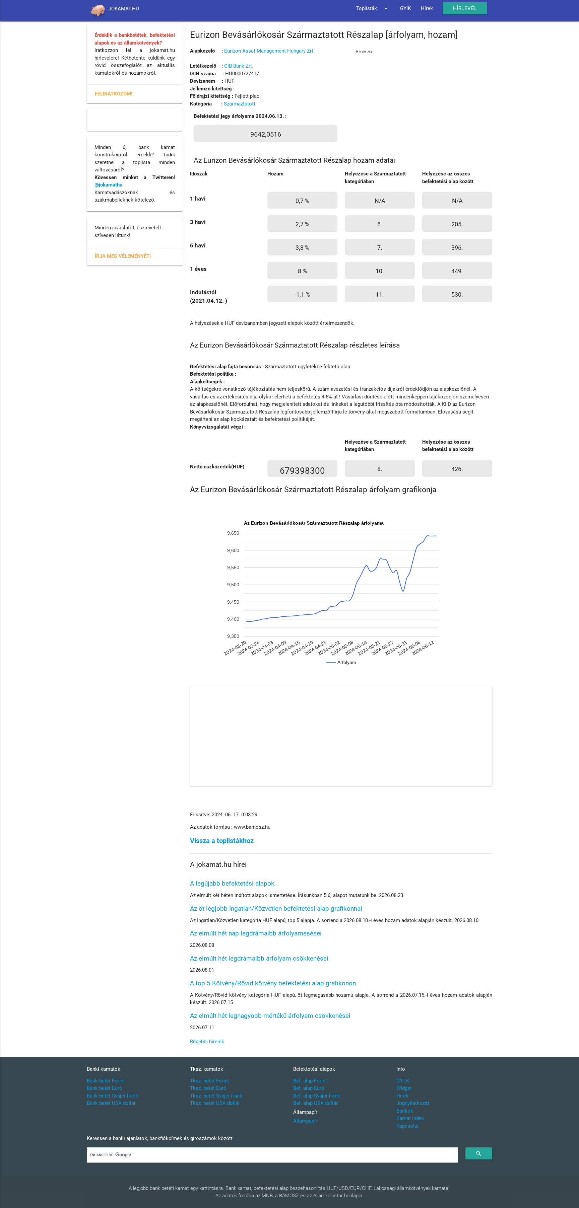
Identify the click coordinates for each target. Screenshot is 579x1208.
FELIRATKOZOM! (113, 94)
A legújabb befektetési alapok (232, 883)
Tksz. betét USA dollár (215, 1103)
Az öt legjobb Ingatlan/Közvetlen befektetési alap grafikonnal (276, 908)
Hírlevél (465, 8)
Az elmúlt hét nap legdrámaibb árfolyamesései (256, 933)
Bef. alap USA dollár (315, 1103)
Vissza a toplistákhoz (222, 841)
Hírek (427, 8)
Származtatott (239, 104)
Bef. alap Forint (310, 1081)
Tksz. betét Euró (208, 1088)
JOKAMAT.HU (124, 9)
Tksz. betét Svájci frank (216, 1096)
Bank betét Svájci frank (112, 1096)
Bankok (404, 1111)
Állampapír (305, 1121)
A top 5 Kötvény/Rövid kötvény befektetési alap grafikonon (273, 983)
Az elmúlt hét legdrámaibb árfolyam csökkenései (259, 958)
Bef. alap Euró (308, 1088)
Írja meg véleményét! (123, 256)
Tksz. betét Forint (209, 1081)
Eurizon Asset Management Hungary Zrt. (269, 51)
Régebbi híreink (207, 1042)
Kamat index (410, 1118)
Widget (404, 1088)
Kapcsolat (407, 1126)
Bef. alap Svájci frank (316, 1096)
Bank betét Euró (104, 1088)
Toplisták (373, 8)
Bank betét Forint (106, 1081)
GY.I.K (402, 1081)
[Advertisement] (424, 102)
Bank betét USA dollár (111, 1103)
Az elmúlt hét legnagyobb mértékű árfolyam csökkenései (270, 1016)
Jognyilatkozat (412, 1103)
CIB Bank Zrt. (238, 66)
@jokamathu (108, 185)
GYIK (405, 8)
